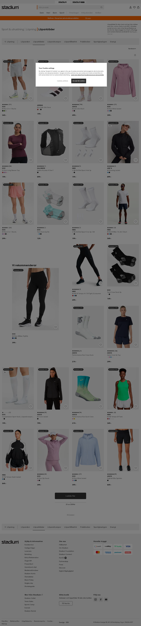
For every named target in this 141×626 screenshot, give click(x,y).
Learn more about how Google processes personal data (87, 75)
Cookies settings (62, 81)
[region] (71, 75)
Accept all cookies (79, 81)
